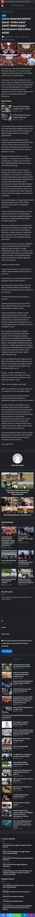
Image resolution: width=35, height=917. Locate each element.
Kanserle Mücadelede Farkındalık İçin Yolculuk (8, 581)
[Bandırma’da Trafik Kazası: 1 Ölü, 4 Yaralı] (7, 789)
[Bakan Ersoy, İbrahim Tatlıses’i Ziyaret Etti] (7, 781)
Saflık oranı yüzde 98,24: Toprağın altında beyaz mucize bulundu (21, 674)
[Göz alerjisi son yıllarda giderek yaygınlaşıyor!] (7, 724)
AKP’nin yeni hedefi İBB (8, 560)
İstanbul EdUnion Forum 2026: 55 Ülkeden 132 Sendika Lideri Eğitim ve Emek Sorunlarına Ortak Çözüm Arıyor (8, 541)
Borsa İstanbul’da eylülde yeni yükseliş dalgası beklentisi (23, 682)
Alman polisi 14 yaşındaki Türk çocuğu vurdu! (25, 538)
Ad (2, 620)
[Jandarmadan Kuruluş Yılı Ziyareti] (7, 805)
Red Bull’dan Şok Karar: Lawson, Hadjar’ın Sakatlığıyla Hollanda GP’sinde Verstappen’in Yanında (23, 813)
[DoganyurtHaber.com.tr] (17, 5)
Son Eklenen (18, 659)
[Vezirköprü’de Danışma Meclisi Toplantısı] (7, 797)
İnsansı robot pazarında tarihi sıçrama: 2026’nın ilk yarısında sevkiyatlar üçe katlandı (23, 732)
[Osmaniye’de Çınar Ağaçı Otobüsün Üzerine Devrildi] (6, 108)
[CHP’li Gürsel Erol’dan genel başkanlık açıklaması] (6, 117)
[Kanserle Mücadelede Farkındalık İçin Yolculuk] (9, 573)
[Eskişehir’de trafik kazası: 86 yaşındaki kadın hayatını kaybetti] (26, 573)
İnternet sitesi (5, 634)
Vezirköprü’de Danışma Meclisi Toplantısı (21, 796)
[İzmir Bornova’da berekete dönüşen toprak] (7, 741)
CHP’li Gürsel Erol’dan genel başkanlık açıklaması (22, 690)
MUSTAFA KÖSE (8, 37)
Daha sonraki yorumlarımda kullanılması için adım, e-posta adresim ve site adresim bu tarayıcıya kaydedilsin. (16, 643)
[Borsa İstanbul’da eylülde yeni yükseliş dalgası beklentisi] (7, 683)
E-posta (4, 627)
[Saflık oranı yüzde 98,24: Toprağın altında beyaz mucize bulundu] (7, 675)
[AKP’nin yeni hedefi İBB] (9, 554)
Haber (11, 11)
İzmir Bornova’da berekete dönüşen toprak (22, 739)
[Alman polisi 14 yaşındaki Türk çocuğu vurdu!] (26, 531)
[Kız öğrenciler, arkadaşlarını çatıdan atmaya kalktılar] (26, 554)
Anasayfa (5, 11)
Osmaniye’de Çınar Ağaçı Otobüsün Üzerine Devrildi (21, 665)
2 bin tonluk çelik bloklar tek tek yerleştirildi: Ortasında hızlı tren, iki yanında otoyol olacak (22, 824)
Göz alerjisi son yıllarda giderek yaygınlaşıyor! (20, 723)
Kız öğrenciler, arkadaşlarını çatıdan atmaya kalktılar (25, 562)
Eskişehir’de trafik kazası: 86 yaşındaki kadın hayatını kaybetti (26, 581)
